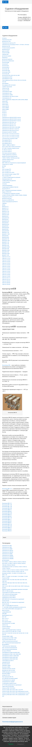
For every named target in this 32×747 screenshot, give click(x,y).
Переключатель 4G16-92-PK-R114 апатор (11, 120)
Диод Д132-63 (5, 226)
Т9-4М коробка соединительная (9, 683)
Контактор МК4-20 (6, 521)
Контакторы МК (5, 73)
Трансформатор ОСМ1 (7, 77)
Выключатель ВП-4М (6, 198)
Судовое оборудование (17, 8)
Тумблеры (4, 203)
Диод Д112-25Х (5, 214)
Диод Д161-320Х (6, 253)
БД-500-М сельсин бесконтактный (9, 156)
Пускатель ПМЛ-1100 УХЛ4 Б (8, 688)
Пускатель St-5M (6, 628)
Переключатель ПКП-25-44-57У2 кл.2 (10, 130)
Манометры (5, 57)
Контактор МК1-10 (6, 488)
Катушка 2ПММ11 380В (7, 636)
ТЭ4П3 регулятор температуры (9, 646)
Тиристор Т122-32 (6, 263)
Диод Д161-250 (5, 248)
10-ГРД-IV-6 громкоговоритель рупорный (11, 177)
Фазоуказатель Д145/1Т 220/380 (9, 132)
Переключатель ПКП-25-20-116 (9, 122)
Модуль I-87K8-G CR (6, 192)
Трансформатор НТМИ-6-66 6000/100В (10, 652)
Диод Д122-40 (5, 219)
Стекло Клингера (6, 182)
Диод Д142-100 (5, 238)
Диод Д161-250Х (6, 250)
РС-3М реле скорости (7, 149)
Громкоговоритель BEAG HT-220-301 (10, 187)
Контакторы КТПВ (6, 72)
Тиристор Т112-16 (6, 258)
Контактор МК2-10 (6, 509)
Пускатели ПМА (5, 90)
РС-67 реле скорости (7, 151)
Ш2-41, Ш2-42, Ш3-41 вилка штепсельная (11, 146)
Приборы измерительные (8, 159)
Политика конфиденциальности (12, 721)
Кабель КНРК (5, 102)
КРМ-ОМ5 (4, 613)
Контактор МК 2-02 (7, 508)
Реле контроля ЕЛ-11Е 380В (8, 623)
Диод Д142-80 (5, 235)
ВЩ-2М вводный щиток (7, 615)
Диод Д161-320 (5, 251)
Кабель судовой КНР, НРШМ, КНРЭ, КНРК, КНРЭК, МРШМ (15, 99)
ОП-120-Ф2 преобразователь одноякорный (11, 684)
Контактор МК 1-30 (7, 506)
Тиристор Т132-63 (6, 269)
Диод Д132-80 (5, 229)
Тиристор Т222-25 (6, 281)
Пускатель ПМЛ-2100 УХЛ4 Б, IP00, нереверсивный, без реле (15, 693)
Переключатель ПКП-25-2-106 (9, 124)
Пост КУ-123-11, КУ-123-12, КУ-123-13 (10, 133)
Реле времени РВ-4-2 (7, 140)
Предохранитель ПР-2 (7, 196)
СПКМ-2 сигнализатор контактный (9, 641)
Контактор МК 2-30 (7, 513)
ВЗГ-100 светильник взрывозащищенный (11, 642)
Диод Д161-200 (5, 245)
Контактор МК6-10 (6, 527)
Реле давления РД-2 (6, 621)
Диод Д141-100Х (6, 234)
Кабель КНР (5, 101)
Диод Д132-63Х (5, 227)
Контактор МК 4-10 (7, 518)
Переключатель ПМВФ (7, 548)
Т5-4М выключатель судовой (8, 680)
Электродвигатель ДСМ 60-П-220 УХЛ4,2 (11, 592)
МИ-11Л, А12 (5, 620)
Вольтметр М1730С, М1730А (8, 670)
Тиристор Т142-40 (6, 271)
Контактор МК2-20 (7, 511)
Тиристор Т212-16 (6, 279)
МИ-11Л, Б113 (5, 618)
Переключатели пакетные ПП (8, 43)
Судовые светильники (7, 86)
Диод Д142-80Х (5, 237)
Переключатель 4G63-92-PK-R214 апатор (11, 119)
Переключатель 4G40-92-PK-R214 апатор (11, 117)
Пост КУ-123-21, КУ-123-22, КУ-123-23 (10, 135)
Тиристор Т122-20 (6, 260)
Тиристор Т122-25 (6, 261)
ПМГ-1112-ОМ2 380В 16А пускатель (10, 605)
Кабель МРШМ (5, 107)
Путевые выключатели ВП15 (8, 47)
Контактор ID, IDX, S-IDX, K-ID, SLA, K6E (11, 75)
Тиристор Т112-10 (6, 256)
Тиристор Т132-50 (6, 268)
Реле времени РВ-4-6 (7, 143)
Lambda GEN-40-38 (6, 612)
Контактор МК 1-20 (7, 505)
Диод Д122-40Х (5, 221)
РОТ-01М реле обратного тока (9, 639)
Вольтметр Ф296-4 (6, 673)
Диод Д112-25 (5, 209)
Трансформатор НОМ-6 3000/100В (10, 657)
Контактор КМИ (5, 62)
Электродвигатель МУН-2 (8, 660)
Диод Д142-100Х (6, 240)
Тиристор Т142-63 (6, 274)
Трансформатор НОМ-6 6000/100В (10, 659)
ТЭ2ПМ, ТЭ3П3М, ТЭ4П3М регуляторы (10, 158)
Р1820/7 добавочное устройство (9, 154)
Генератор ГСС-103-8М (7, 164)
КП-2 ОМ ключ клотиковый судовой (10, 678)
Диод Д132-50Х (5, 224)
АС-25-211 (4, 114)
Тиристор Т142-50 (6, 272)
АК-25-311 (4, 112)
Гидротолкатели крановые (8, 686)
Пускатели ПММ (5, 52)
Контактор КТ (5, 64)
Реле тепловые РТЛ (6, 169)
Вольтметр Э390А (6, 667)
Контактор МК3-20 (6, 516)
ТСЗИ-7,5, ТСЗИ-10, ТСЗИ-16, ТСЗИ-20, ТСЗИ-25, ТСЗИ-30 (15, 570)
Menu (6, 2)
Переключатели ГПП (6, 39)
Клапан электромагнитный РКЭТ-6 (10, 201)
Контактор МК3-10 (6, 514)
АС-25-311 (4, 115)
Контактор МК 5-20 (7, 526)
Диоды (3, 204)
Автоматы (4, 38)
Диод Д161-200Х (6, 247)
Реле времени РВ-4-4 (7, 141)
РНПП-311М (5, 625)
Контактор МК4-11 (6, 519)
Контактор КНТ (5, 65)
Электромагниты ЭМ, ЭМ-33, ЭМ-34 (10, 96)
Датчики (4, 166)
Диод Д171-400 (5, 255)
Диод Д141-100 (5, 232)
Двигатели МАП (5, 51)
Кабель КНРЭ (5, 104)
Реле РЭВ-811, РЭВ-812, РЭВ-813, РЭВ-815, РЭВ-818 (14, 561)
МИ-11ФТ (4, 616)
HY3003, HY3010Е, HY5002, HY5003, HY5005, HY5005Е (14, 195)
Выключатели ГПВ (6, 41)
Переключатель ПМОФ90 (7, 558)
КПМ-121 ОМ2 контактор (7, 591)
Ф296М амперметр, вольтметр (9, 672)
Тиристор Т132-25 (6, 264)
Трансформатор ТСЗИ (7, 78)
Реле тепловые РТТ (6, 170)
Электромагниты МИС (7, 91)
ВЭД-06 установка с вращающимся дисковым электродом (15, 589)
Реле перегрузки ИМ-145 (7, 676)
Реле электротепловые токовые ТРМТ (10, 174)
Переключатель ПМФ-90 (7, 552)
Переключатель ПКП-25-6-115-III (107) (10, 128)
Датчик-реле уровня (6, 56)
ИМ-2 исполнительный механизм (9, 649)
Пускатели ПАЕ (5, 88)
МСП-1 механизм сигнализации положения (11, 190)
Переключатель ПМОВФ (7, 555)
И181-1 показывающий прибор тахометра (11, 629)
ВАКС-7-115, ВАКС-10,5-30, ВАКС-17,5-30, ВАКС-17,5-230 (15, 576)
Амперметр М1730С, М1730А (8, 668)
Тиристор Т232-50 (6, 282)
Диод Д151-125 (5, 242)
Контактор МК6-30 (6, 530)
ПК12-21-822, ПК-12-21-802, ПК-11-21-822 (11, 631)
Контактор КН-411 (6, 188)
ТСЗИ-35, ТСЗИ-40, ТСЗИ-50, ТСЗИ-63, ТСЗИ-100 (13, 571)
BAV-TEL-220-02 (5, 610)
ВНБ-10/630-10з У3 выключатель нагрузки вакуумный (14, 162)
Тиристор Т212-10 (6, 277)
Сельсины (4, 183)
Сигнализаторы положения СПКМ (9, 138)
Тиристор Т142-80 (6, 276)
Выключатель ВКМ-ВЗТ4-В (8, 200)
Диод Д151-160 (5, 243)
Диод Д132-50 (5, 222)
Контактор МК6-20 (6, 529)
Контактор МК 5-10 (7, 524)
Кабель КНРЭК (5, 106)
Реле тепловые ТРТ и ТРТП (8, 172)
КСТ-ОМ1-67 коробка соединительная (10, 148)
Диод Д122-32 (5, 216)
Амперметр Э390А (6, 665)
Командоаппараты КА (7, 179)
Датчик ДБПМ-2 (5, 644)
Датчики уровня (5, 560)
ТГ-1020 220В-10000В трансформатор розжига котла (14, 607)
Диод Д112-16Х (5, 213)
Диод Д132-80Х (5, 230)
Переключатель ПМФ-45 (7, 550)
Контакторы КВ (5, 68)
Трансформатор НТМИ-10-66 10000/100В (11, 654)
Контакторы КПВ (6, 70)
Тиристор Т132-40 (6, 266)
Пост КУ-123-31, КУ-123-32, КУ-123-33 (10, 136)
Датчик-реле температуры (8, 60)
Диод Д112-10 (5, 206)
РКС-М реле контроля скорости (9, 153)
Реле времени (5, 83)
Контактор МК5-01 (6, 522)
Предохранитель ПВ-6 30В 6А (9, 595)
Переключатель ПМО (7, 545)
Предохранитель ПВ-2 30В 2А (9, 597)
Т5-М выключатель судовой (8, 681)
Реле (3, 167)
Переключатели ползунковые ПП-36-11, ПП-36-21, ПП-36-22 (15, 44)
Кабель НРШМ (5, 109)
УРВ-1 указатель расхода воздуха (9, 594)
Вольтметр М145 (6, 663)
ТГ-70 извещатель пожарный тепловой (11, 193)
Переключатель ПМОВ (7, 553)
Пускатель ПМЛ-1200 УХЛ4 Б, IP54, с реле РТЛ (12, 689)
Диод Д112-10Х (5, 211)
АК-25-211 (4, 111)
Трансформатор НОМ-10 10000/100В (10, 655)
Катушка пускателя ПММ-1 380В (9, 638)
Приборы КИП (5, 54)
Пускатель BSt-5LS (6, 626)
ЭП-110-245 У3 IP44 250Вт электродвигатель (12, 608)
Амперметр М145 (6, 662)
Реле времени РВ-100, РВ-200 (9, 85)
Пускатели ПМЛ (5, 578)
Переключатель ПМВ (7, 547)
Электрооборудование (7, 185)
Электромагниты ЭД (6, 93)
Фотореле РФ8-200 (6, 650)
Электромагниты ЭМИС (7, 94)
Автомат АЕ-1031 (6, 675)
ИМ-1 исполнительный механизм (9, 647)
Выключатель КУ (6, 49)
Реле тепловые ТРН (6, 175)
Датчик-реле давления (7, 59)
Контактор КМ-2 (5, 67)
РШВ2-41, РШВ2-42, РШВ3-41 (8, 145)
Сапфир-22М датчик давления (9, 180)
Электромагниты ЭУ (6, 98)
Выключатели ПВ (6, 46)
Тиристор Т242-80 (6, 284)
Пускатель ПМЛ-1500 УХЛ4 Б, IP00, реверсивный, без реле (15, 691)
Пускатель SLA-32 (6, 161)
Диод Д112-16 (5, 208)
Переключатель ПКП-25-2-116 (9, 125)
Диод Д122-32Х (5, 217)
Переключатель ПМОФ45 (7, 557)
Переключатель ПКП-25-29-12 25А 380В (11, 127)
